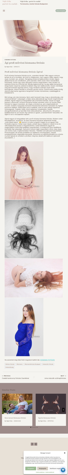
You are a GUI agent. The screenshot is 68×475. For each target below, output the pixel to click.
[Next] (63, 410)
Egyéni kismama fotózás (47, 418)
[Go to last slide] (4, 410)
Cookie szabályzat (40, 472)
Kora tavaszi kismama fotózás (15, 418)
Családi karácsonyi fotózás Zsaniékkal (15, 377)
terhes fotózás (9, 364)
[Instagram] (35, 444)
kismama (19, 364)
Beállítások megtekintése (57, 468)
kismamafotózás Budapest (32, 364)
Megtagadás (42, 468)
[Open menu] (4, 10)
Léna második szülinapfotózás (55, 377)
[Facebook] (32, 444)
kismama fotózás (10, 59)
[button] (65, 453)
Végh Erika (9, 66)
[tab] (30, 427)
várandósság (9, 367)
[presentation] (17, 404)
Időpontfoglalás (60, 10)
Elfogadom (31, 468)
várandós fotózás (48, 364)
